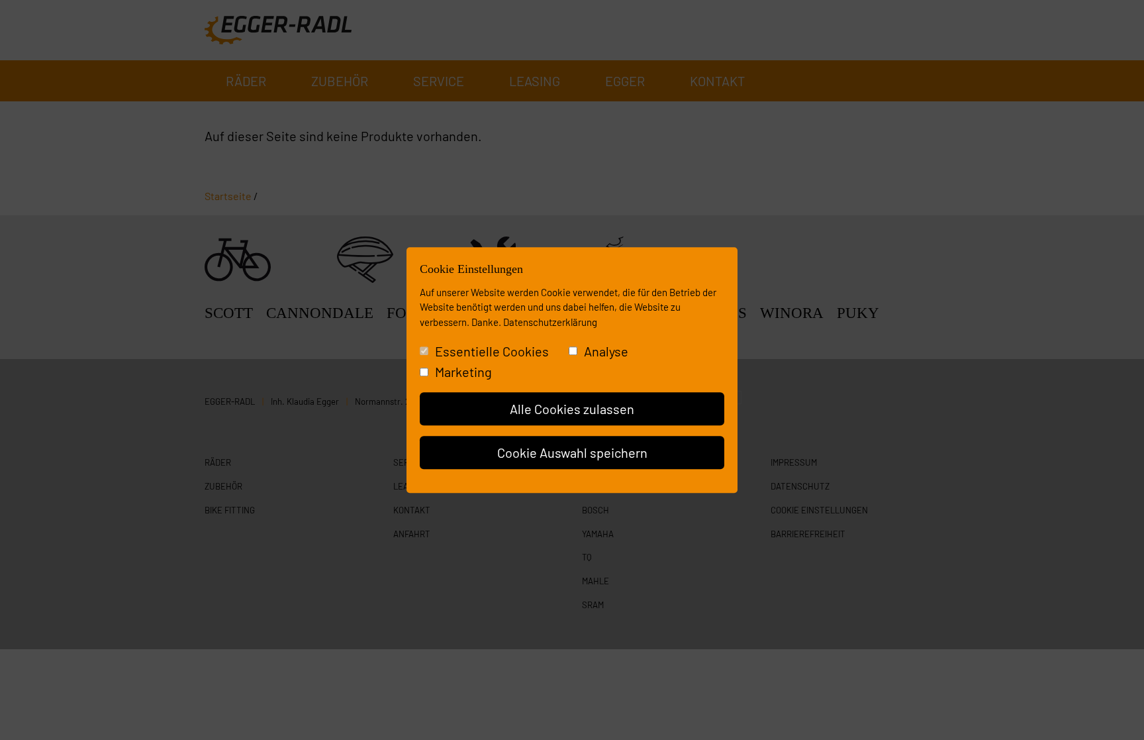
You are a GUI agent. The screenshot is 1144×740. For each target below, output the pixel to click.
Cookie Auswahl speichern (572, 452)
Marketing (463, 372)
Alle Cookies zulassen (572, 409)
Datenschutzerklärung (550, 322)
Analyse (606, 351)
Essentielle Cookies (492, 351)
